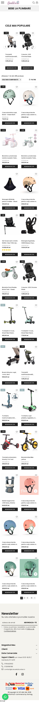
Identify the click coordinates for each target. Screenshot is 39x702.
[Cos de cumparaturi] (37, 3)
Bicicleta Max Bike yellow (27, 458)
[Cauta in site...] (34, 3)
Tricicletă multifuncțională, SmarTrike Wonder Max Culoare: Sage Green (27, 373)
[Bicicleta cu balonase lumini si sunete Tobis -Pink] (10, 140)
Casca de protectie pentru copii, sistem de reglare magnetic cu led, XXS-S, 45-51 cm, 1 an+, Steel (10, 543)
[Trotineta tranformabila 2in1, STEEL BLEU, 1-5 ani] (10, 400)
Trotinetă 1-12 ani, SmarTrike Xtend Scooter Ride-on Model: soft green (27, 332)
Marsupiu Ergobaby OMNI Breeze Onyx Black (28, 242)
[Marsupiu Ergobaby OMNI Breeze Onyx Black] (29, 225)
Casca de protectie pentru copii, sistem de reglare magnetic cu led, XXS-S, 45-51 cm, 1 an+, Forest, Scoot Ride (10, 585)
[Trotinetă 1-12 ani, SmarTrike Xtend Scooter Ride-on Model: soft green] (29, 315)
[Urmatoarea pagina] (34, 598)
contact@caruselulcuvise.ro (14, 669)
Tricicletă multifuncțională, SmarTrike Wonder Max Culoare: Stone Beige (11, 55)
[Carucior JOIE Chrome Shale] (27, 41)
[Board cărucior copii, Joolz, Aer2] (10, 357)
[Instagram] (22, 674)
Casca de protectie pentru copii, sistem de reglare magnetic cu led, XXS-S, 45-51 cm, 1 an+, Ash (29, 114)
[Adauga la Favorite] (17, 33)
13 (31, 598)
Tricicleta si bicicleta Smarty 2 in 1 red (9, 458)
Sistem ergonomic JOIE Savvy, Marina (8, 502)
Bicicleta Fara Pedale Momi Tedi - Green (9, 288)
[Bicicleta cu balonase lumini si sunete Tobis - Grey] (29, 140)
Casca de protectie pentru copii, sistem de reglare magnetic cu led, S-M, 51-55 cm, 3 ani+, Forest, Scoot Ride (29, 585)
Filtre (33, 80)
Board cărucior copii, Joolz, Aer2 (9, 373)
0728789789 (8, 667)
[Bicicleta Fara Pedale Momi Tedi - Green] (10, 272)
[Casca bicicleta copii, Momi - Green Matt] (10, 97)
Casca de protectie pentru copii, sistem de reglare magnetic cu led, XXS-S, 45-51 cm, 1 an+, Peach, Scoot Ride (29, 543)
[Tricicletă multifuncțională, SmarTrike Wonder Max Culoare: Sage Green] (29, 357)
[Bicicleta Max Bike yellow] (29, 442)
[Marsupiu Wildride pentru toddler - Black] (10, 184)
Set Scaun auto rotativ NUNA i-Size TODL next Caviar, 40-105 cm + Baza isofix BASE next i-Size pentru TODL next (10, 242)
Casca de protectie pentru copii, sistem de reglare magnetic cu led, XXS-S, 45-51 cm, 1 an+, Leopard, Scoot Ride (29, 200)
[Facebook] (16, 674)
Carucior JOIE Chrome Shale (26, 55)
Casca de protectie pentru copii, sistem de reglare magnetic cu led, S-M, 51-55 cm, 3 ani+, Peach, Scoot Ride (29, 502)
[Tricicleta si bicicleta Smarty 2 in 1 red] (10, 442)
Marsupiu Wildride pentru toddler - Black (9, 200)
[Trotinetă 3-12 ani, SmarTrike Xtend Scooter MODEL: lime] (10, 315)
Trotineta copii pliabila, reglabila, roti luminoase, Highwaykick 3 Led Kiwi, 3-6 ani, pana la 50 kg (29, 417)
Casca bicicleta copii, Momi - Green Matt (9, 114)
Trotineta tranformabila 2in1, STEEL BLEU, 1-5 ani (8, 417)
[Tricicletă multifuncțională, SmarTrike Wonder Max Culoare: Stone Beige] (11, 41)
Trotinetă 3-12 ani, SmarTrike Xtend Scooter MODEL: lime (9, 332)
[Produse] (3, 3)
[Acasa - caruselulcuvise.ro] (13, 3)
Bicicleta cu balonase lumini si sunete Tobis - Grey (29, 157)
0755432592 (8, 664)
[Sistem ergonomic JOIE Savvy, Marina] (10, 485)
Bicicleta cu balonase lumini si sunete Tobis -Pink (10, 157)
